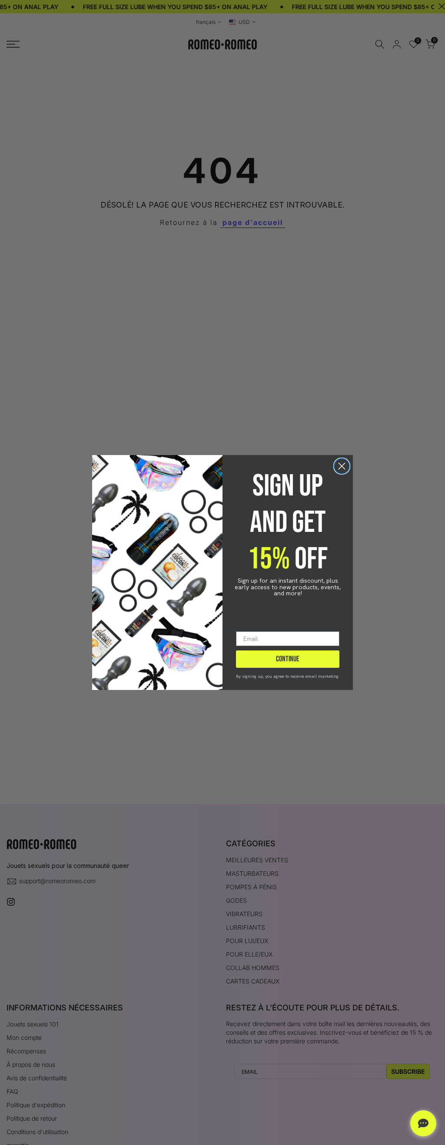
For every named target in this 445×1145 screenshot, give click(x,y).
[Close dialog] (341, 466)
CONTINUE (287, 658)
